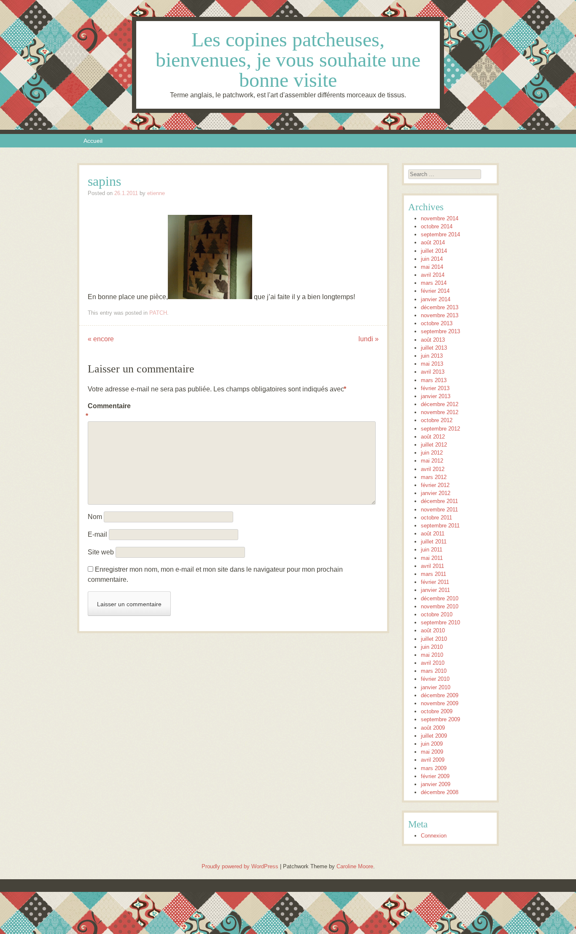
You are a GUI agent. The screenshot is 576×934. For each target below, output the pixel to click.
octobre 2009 (436, 711)
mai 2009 (432, 752)
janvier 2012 (435, 493)
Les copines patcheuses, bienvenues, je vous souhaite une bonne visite (288, 59)
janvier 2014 (435, 299)
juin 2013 (432, 356)
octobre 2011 (436, 517)
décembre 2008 (439, 792)
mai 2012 (432, 461)
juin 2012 (432, 453)
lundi (368, 339)
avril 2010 (432, 663)
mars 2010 (434, 671)
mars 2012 (434, 477)
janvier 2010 (435, 687)
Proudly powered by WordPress (240, 866)
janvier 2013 (435, 396)
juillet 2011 (434, 541)
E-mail (97, 534)
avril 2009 (432, 760)
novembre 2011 (439, 509)
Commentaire (106, 411)
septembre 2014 (440, 234)
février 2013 (435, 388)
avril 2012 (432, 469)
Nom (95, 516)
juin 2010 (432, 647)
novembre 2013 (439, 315)
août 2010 (433, 630)
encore (101, 339)
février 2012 (435, 485)
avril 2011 (432, 566)
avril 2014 (432, 275)
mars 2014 (434, 283)
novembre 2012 (439, 412)
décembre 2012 (439, 404)
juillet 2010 (434, 639)
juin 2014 (432, 259)
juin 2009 (432, 744)
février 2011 (435, 582)
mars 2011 (433, 574)
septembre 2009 (440, 719)
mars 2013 (434, 380)
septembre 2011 (440, 525)
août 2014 (433, 242)
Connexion (434, 835)
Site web (101, 552)
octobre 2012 (436, 420)
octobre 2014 (436, 226)
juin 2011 (431, 549)
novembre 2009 (439, 703)
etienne (156, 193)
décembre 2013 (439, 307)
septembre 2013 (440, 331)
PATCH (158, 313)
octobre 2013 (436, 323)
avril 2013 (432, 372)
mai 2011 (432, 558)
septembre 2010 (440, 622)
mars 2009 (434, 768)
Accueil (92, 140)
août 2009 (433, 728)
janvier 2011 (435, 590)
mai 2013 (432, 364)
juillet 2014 (434, 251)
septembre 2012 (440, 429)
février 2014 (435, 291)
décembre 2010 (439, 598)
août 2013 (433, 340)
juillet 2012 (434, 445)
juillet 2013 (434, 348)
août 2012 (433, 437)
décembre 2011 (439, 501)
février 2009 (435, 776)
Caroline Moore (354, 866)
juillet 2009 (434, 736)
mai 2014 (432, 267)
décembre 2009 (439, 695)
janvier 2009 (435, 784)
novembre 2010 (439, 606)
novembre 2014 (439, 218)
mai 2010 (432, 655)
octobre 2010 (436, 614)
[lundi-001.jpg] (210, 296)
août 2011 (432, 533)
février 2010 (435, 679)
